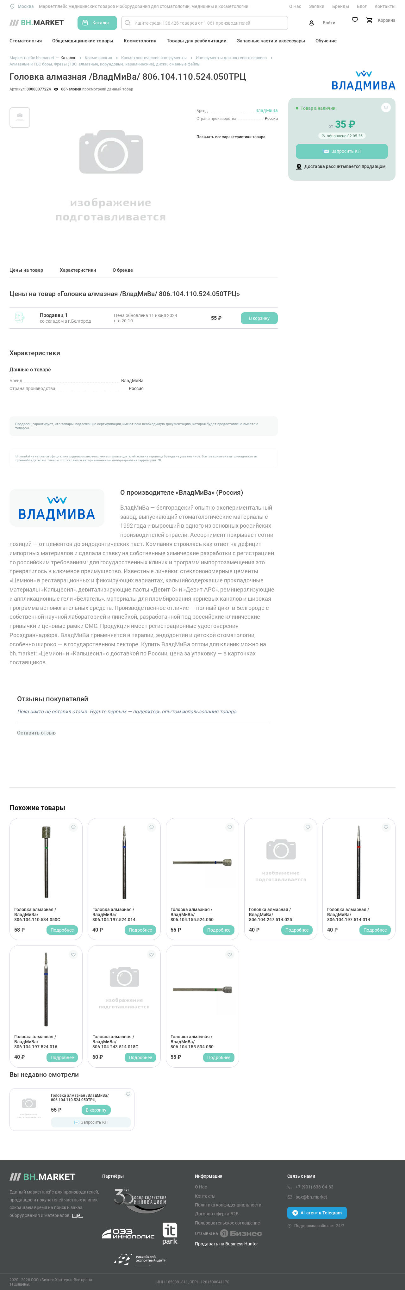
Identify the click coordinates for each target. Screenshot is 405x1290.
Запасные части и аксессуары (271, 41)
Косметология (140, 41)
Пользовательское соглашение (227, 1222)
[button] (47, 173)
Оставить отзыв (36, 732)
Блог (362, 6)
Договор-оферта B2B (217, 1213)
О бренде (123, 270)
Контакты (385, 6)
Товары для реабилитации (197, 41)
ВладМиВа (266, 110)
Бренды (340, 6)
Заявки (316, 6)
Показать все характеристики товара (230, 137)
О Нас (295, 6)
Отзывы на (206, 1233)
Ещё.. (77, 1215)
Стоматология (25, 41)
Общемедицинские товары (82, 41)
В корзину (96, 1110)
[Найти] (127, 23)
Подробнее (62, 930)
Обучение (326, 41)
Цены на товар (26, 270)
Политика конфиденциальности (228, 1204)
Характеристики (78, 270)
